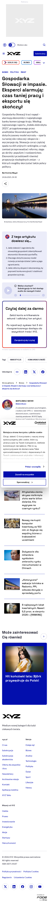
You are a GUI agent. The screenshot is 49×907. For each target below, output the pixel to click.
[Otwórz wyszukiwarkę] (44, 45)
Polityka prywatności (11, 871)
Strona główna (8, 383)
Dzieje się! (12, 62)
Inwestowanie (8, 821)
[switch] (11, 45)
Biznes (27, 62)
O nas (4, 745)
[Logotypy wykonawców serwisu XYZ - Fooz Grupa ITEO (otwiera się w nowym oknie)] (42, 898)
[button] (44, 636)
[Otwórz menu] (3, 53)
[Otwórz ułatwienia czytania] (4, 45)
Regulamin (7, 877)
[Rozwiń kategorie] (44, 62)
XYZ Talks (6, 795)
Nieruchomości (9, 843)
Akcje (4, 832)
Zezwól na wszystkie (24, 474)
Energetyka (7, 827)
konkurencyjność (36, 359)
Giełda (5, 811)
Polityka (14, 72)
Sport (28, 777)
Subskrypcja (7, 750)
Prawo (5, 816)
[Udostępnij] (5, 184)
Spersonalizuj (23, 482)
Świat (23, 72)
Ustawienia (23, 877)
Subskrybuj (40, 53)
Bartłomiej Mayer (10, 173)
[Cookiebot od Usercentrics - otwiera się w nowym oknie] (35, 423)
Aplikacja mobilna (10, 790)
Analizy (39, 62)
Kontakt (6, 784)
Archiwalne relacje (10, 779)
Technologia (31, 761)
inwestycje (15, 359)
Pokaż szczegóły (33, 466)
